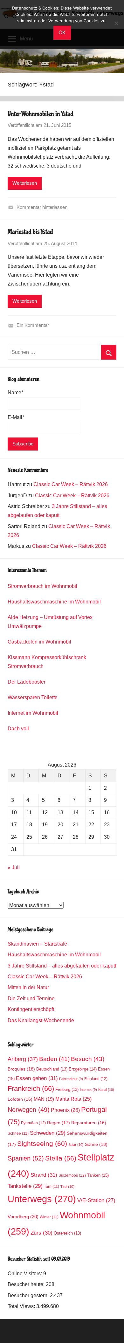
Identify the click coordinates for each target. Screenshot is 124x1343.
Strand (44, 1175)
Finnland (95, 1079)
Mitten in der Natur (28, 987)
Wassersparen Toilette (33, 697)
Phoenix (65, 1110)
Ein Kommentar (33, 325)
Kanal (106, 1090)
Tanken (98, 1175)
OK (62, 32)
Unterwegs (42, 1199)
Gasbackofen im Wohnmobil (39, 641)
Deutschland (51, 1069)
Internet (88, 1090)
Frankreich (31, 1088)
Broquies (21, 1068)
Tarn (51, 1186)
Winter (49, 1217)
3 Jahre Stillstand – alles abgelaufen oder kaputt (62, 965)
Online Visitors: (25, 1273)
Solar (76, 1145)
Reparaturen (88, 1122)
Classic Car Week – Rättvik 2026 (70, 484)
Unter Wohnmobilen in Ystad (40, 114)
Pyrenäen (33, 1123)
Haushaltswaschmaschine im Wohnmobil (54, 601)
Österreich (67, 1233)
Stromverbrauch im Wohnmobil (42, 586)
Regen (58, 1122)
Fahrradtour (71, 1079)
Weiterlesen (24, 183)
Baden (54, 1059)
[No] (116, 23)
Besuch (87, 1059)
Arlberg (23, 1059)
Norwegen (29, 1109)
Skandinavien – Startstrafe (37, 944)
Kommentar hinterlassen (42, 207)
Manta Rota (73, 1099)
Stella (60, 1158)
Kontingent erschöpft (31, 1009)
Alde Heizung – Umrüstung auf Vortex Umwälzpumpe (50, 622)
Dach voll (18, 728)
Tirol (67, 1186)
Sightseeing (42, 1143)
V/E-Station (96, 1200)
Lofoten (20, 1099)
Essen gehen (37, 1078)
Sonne (96, 1144)
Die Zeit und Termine (31, 998)
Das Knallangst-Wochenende (41, 1020)
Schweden (47, 1133)
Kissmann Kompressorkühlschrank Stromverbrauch (47, 662)
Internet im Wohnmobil (33, 713)
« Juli (14, 867)
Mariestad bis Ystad (30, 232)
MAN (44, 1099)
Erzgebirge (83, 1069)
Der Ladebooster (26, 682)
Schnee (18, 1133)
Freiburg (67, 1089)
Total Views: (22, 1306)
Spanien (26, 1158)
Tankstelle (25, 1186)
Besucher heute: (27, 1284)
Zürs (41, 1233)
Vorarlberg (23, 1216)
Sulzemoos (72, 1175)
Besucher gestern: (29, 1295)
